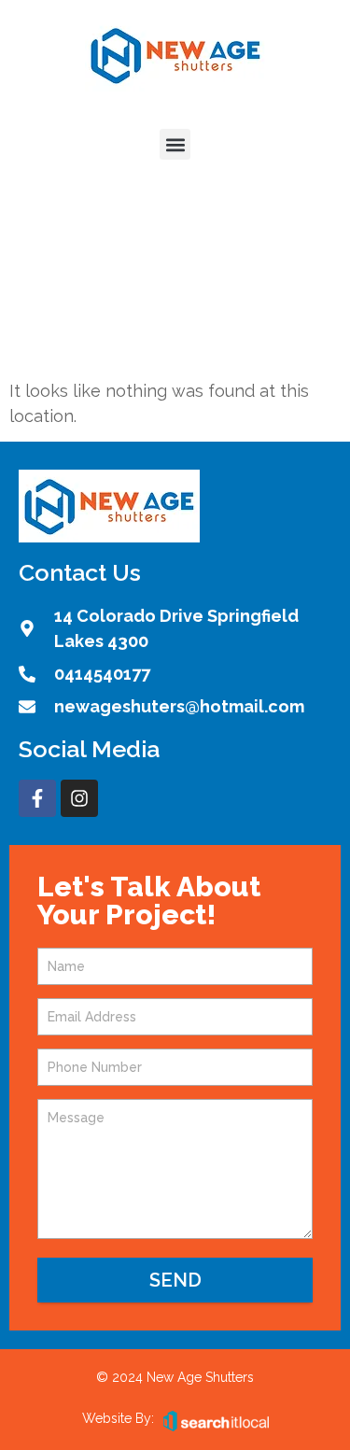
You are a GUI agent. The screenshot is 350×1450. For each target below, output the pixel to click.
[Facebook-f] (37, 798)
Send (175, 1280)
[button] (175, 144)
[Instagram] (79, 798)
